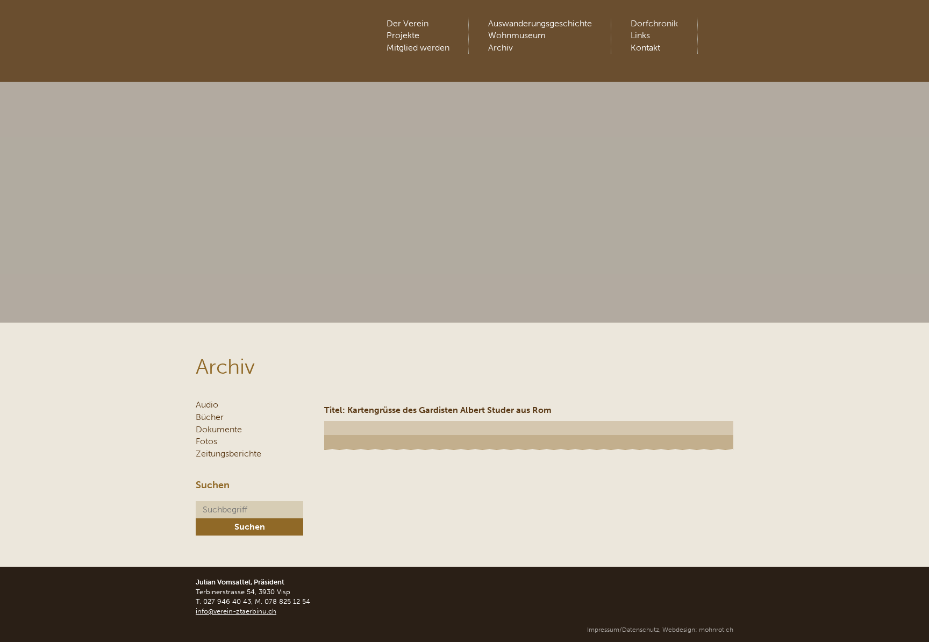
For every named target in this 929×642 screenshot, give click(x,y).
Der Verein (407, 23)
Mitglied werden (418, 47)
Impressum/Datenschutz (623, 629)
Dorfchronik (654, 23)
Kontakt (645, 47)
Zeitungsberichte (228, 453)
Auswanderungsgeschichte (540, 23)
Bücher (210, 417)
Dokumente (219, 429)
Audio (207, 405)
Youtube (724, 27)
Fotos (206, 441)
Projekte (403, 35)
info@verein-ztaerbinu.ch (236, 611)
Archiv (500, 47)
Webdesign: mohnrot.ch (697, 629)
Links (640, 35)
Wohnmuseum (517, 35)
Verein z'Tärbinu (276, 29)
